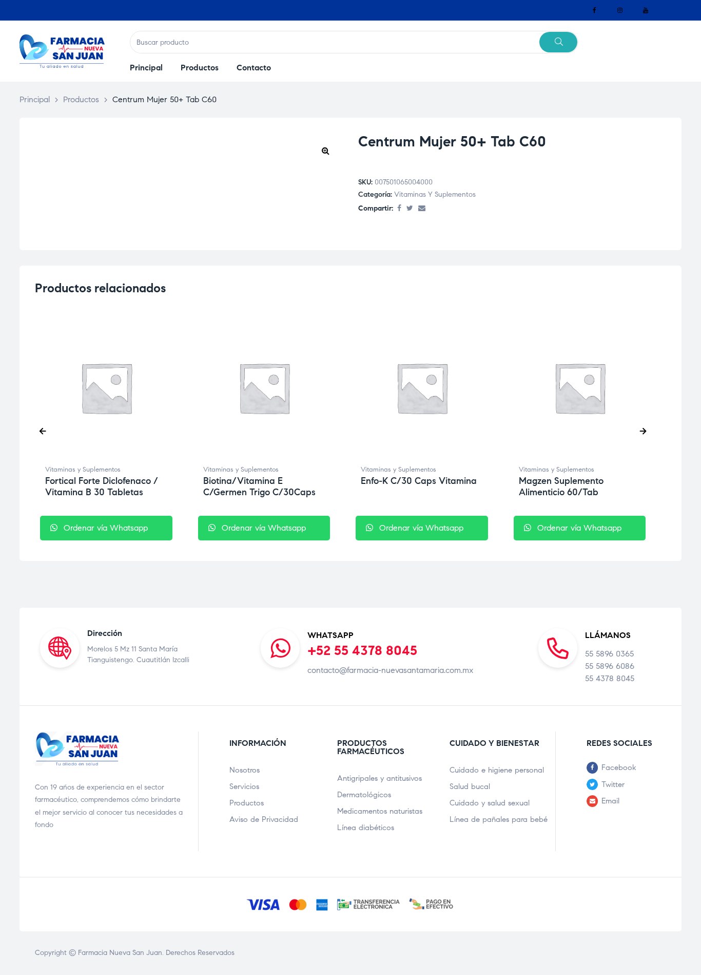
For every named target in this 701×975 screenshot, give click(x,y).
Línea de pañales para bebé (499, 819)
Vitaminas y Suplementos (435, 194)
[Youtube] (645, 10)
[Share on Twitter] (410, 208)
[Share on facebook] (399, 208)
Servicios (244, 786)
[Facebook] (594, 10)
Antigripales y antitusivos (379, 778)
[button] (325, 150)
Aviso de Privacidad (263, 819)
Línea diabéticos (365, 827)
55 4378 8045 (609, 678)
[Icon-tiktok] (671, 10)
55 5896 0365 (609, 654)
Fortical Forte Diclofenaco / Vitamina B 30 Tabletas (101, 486)
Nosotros (244, 770)
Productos (246, 803)
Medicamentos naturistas (379, 811)
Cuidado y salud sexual (490, 803)
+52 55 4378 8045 (362, 650)
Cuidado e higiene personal (497, 770)
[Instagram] (620, 10)
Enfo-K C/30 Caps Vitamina (419, 480)
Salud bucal (470, 786)
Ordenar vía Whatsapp (104, 528)
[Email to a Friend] (422, 208)
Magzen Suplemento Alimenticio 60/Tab (561, 486)
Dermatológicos (364, 794)
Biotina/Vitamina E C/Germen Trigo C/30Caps (259, 486)
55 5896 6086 (609, 666)
